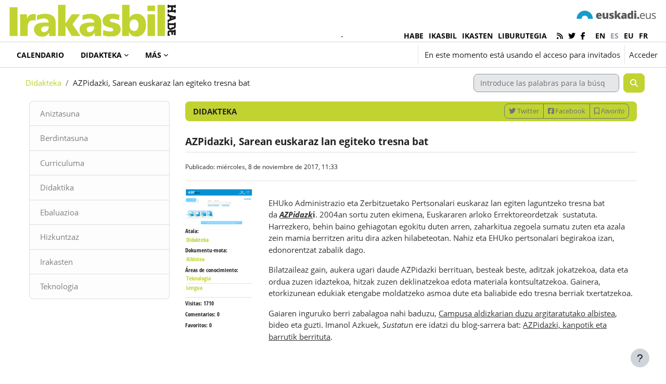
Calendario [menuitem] (40, 55)
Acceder (643, 54)
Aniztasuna (60, 113)
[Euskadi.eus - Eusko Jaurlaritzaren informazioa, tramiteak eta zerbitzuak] (616, 14)
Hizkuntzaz (59, 237)
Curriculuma (62, 163)
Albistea (195, 259)
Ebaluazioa (59, 212)
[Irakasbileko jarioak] (560, 35)
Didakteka (43, 83)
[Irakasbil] (92, 18)
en (600, 36)
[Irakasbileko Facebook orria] (583, 35)
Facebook (569, 111)
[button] (352, 54)
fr (643, 36)
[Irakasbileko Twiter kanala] (572, 35)
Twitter (527, 111)
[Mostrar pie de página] (640, 358)
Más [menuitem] (153, 55)
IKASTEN (477, 36)
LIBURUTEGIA (522, 36)
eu (629, 36)
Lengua (194, 287)
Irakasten (56, 262)
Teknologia (59, 286)
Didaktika (57, 187)
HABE (414, 36)
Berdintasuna (64, 138)
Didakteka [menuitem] (101, 55)
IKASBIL (443, 36)
